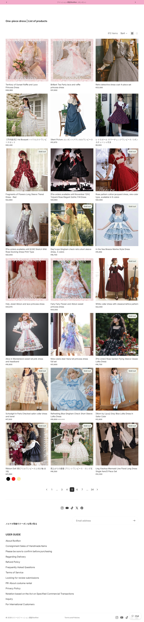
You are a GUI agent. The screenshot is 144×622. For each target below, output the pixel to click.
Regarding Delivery (16, 556)
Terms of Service (14, 572)
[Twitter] (77, 508)
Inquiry (9, 599)
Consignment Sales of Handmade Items (26, 546)
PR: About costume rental (19, 583)
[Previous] (46, 489)
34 (92, 489)
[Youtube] (67, 508)
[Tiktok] (72, 508)
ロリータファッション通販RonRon (25, 618)
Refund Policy (13, 561)
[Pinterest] (82, 508)
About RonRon (13, 540)
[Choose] (44, 77)
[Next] (97, 489)
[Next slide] (44, 60)
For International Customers (20, 604)
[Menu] (3, 8)
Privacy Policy (13, 588)
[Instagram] (62, 508)
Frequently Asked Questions (20, 567)
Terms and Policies (72, 618)
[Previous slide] (10, 60)
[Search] (9, 9)
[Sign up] (134, 521)
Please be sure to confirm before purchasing (29, 551)
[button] (124, 33)
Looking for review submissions (22, 577)
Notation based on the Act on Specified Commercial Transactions (40, 593)
